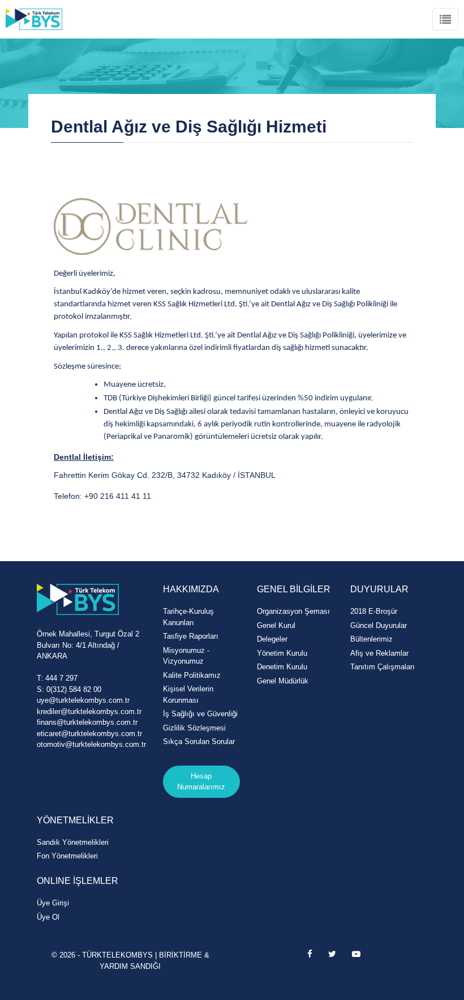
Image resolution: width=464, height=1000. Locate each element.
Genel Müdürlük (282, 681)
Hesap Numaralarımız (201, 782)
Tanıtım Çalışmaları (382, 667)
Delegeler (272, 639)
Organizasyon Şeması (293, 611)
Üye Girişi (53, 903)
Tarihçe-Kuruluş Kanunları (188, 617)
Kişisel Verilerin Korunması (188, 694)
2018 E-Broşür (373, 611)
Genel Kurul (276, 625)
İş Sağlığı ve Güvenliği (200, 714)
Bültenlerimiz (371, 639)
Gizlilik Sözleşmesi (194, 728)
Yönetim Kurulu (282, 653)
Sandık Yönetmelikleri (73, 842)
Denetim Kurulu (282, 667)
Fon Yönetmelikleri (67, 856)
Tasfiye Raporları (190, 636)
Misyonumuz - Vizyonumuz (186, 656)
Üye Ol (48, 917)
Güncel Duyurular (378, 625)
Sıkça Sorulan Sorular (199, 741)
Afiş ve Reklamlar (379, 653)
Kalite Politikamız (192, 675)
